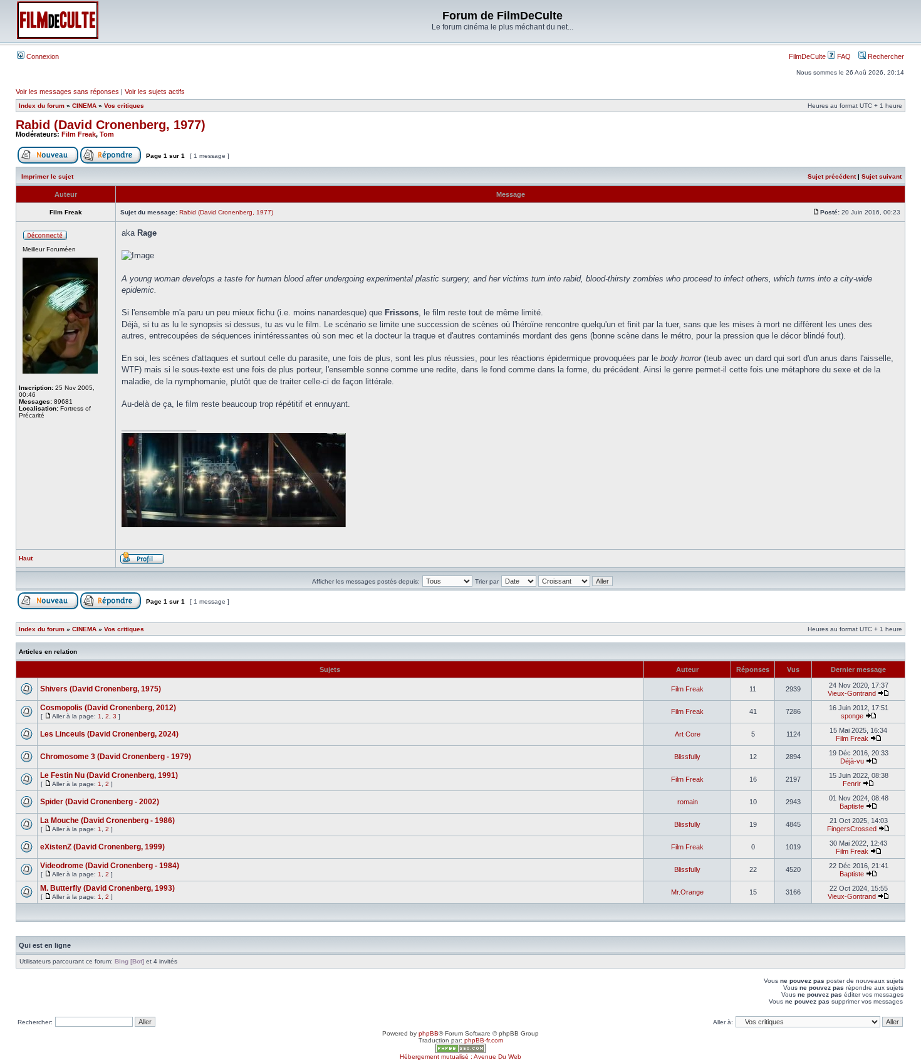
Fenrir (852, 783)
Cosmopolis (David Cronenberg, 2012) (108, 707)
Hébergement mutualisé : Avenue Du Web (460, 1056)
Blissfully (687, 756)
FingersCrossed (852, 828)
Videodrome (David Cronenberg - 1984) (109, 865)
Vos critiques (124, 105)
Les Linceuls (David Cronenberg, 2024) (109, 734)
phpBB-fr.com (483, 1040)
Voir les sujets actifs (155, 91)
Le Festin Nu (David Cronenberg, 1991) (109, 775)
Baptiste (852, 806)
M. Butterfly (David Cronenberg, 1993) (107, 888)
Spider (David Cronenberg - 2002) (99, 801)
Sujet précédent (832, 176)
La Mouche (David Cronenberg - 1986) (107, 820)
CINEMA (84, 105)
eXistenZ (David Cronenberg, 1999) (102, 846)
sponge (852, 716)
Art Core (687, 734)
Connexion (41, 56)
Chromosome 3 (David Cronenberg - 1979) (115, 756)
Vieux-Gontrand (852, 693)
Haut (26, 558)
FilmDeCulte (807, 56)
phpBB (429, 1033)
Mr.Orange (687, 892)
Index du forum (42, 105)
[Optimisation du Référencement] (460, 1050)
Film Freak (78, 134)
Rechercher (885, 56)
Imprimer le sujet (47, 176)
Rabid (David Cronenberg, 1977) (111, 125)
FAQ (843, 56)
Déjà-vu (852, 761)
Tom (107, 134)
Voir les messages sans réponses (67, 91)
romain (687, 801)
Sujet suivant (881, 176)
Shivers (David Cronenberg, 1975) (100, 689)
